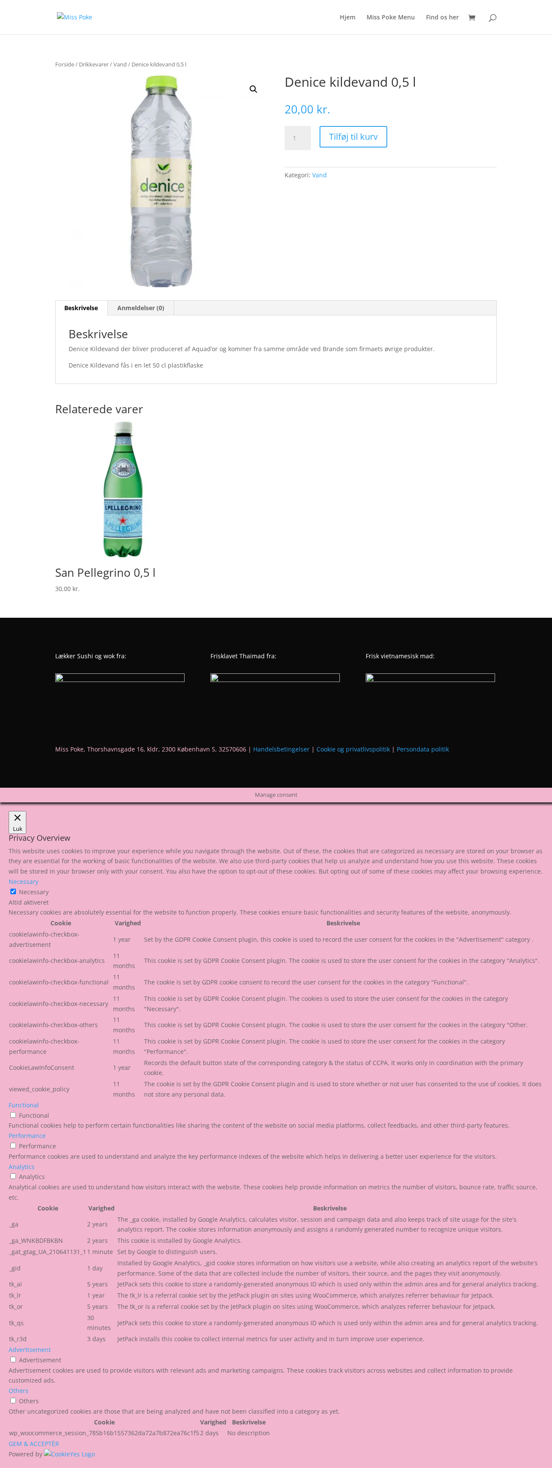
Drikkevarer (94, 64)
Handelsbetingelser (281, 749)
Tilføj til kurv (353, 136)
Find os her (442, 17)
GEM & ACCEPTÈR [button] (34, 1444)
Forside (64, 64)
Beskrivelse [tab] (81, 308)
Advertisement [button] (30, 1349)
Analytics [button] (21, 1167)
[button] (253, 89)
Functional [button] (24, 1105)
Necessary (34, 892)
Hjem (347, 17)
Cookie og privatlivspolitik (353, 749)
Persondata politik (423, 749)
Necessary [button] (23, 881)
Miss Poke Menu (391, 17)
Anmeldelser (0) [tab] (140, 308)
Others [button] (18, 1390)
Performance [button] (27, 1136)
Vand (120, 64)
